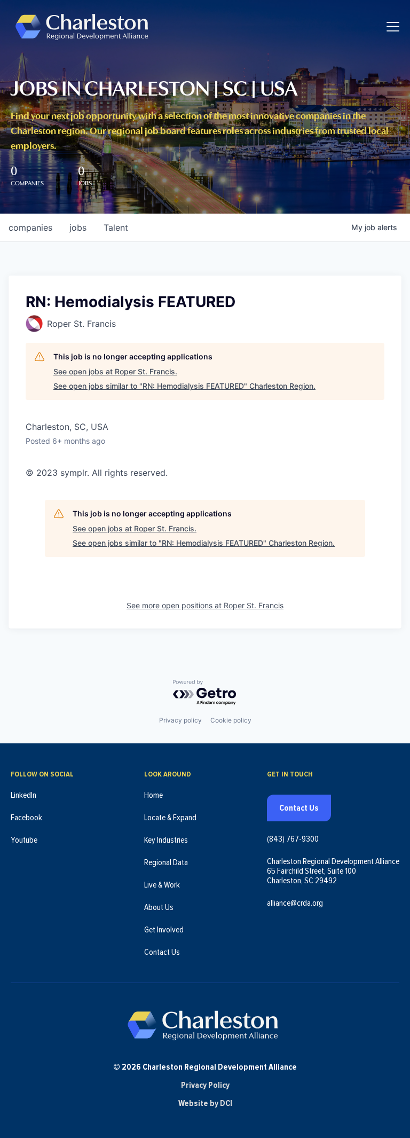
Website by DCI (205, 1103)
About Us (159, 907)
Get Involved (164, 929)
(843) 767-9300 (293, 839)
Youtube (24, 840)
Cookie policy (230, 720)
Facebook (26, 817)
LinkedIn (23, 795)
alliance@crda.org (295, 903)
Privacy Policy (205, 1085)
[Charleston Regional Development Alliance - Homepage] (81, 26)
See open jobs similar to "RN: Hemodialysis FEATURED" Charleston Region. (184, 385)
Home (153, 795)
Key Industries (166, 840)
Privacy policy (180, 720)
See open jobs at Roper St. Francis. (115, 371)
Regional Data (166, 862)
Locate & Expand (170, 817)
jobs (77, 227)
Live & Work (162, 885)
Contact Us (162, 952)
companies (30, 227)
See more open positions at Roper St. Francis (205, 605)
